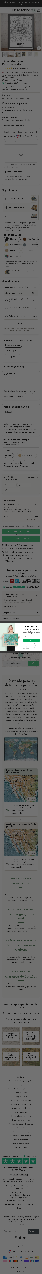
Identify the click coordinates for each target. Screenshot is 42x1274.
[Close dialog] (40, 625)
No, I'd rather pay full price (31, 643)
